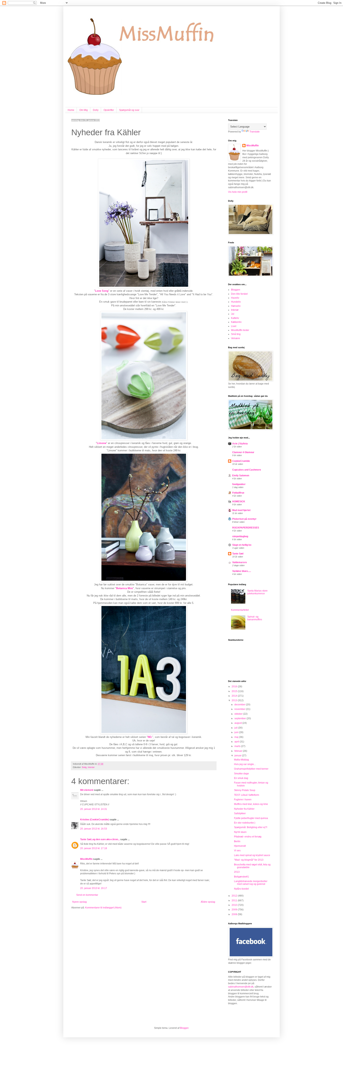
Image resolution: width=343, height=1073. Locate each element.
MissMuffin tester (240, 330)
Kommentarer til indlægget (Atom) (103, 907)
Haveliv (235, 297)
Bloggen (235, 289)
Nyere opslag (79, 901)
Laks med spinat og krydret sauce (252, 855)
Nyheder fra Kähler (244, 808)
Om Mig (83, 110)
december (240, 704)
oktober (238, 713)
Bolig (84, 767)
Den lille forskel (239, 293)
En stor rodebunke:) (244, 822)
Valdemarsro (239, 562)
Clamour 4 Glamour (243, 452)
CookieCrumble (241, 461)
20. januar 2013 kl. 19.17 (93, 888)
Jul (232, 314)
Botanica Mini (124, 588)
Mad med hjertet (241, 510)
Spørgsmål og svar (129, 110)
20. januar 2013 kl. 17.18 (93, 848)
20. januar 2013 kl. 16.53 (93, 828)
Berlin (237, 841)
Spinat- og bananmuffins (254, 618)
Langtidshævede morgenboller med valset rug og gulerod (250, 882)
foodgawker (239, 484)
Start (143, 901)
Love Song (101, 290)
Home (71, 110)
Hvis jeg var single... (245, 764)
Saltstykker (240, 813)
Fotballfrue (238, 492)
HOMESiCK (238, 501)
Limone (101, 443)
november (240, 709)
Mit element (86, 790)
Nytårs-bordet (241, 888)
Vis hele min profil (237, 192)
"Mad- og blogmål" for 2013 (248, 859)
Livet (233, 326)
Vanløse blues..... (241, 571)
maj (236, 737)
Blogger (184, 1028)
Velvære (235, 338)
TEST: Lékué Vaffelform (246, 795)
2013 (235, 700)
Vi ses (237, 850)
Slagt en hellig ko (241, 545)
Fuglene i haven (242, 799)
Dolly (95, 110)
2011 (235, 900)
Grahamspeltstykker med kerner (251, 768)
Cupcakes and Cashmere (246, 469)
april (237, 741)
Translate (255, 131)
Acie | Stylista (240, 443)
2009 (235, 909)
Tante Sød (237, 553)
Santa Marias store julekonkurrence (257, 592)
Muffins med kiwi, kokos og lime (251, 804)
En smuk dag (241, 778)
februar (238, 751)
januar (238, 755)
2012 (235, 895)
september (240, 718)
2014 (235, 695)
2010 (235, 905)
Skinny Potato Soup (244, 790)
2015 (235, 691)
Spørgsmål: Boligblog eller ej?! (250, 827)
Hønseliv (236, 306)
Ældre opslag (208, 901)
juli (236, 727)
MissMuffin (86, 859)
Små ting (236, 334)
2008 (235, 914)
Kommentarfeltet (240, 610)
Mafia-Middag (241, 759)
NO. (150, 736)
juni (236, 732)
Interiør (91, 767)
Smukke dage (241, 773)
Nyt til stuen (240, 832)
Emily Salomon (240, 475)
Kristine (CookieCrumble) (94, 819)
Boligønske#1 (241, 876)
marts (237, 746)
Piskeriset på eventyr (244, 519)
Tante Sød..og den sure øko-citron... (100, 839)
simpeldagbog (240, 536)
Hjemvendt (240, 846)
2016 (235, 686)
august (238, 723)
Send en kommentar (87, 895)
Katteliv (235, 318)
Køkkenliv (236, 322)
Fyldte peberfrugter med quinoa (251, 818)
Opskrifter (109, 110)
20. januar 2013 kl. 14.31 (93, 809)
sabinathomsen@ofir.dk (240, 986)
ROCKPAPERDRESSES (245, 527)
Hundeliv (236, 301)
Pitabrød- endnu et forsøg (247, 836)
